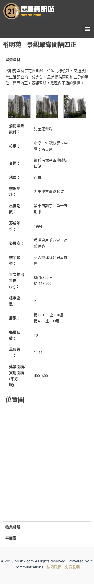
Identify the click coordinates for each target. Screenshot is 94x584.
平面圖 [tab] (11, 538)
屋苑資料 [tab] (12, 59)
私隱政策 (54, 567)
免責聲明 (72, 567)
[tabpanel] (47, 293)
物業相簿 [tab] (12, 527)
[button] (87, 29)
